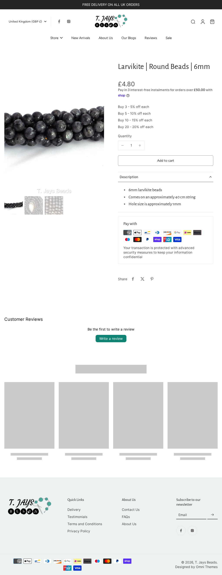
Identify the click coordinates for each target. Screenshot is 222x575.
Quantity (125, 136)
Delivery (74, 510)
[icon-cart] (212, 21)
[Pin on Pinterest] (152, 279)
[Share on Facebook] (133, 279)
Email (182, 515)
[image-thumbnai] (13, 205)
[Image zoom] (54, 128)
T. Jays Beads (206, 562)
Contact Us (131, 510)
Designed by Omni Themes (196, 567)
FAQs (126, 517)
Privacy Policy (78, 531)
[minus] (122, 145)
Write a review (111, 338)
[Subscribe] (212, 514)
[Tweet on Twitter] (142, 279)
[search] (193, 21)
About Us (129, 524)
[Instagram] (68, 21)
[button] (165, 160)
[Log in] (202, 21)
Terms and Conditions (84, 524)
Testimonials (77, 517)
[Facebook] (59, 21)
